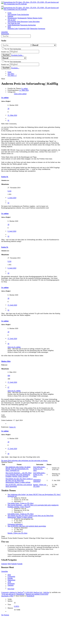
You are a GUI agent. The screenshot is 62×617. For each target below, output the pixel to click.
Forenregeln (11, 576)
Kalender (14, 564)
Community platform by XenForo (21, 592)
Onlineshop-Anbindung (37, 480)
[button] (2, 6)
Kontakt (19, 564)
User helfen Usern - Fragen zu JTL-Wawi (39, 468)
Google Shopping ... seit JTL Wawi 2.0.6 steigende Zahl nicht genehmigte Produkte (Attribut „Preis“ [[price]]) (18, 474)
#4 (8, 273)
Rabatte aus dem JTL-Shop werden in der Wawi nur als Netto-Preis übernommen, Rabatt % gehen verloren (19, 480)
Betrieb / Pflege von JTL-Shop (17, 533)
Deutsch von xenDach (37, 594)
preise (16, 94)
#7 (8, 387)
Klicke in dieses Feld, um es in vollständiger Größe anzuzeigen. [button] (28, 352)
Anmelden (4, 571)
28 (8, 108)
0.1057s (16, 606)
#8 (8, 453)
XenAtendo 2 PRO (7, 596)
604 (9, 375)
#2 (8, 203)
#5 (8, 310)
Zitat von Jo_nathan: (14, 347)
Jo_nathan (24, 88)
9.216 (9, 191)
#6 (8, 343)
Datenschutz (11, 580)
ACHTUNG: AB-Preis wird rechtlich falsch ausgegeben (27, 526)
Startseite (4, 564)
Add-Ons (46, 592)
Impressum (11, 583)
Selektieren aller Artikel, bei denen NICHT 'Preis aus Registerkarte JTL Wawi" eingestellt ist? (18, 468)
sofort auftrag (22, 94)
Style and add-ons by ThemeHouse (13, 594)
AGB (9, 582)
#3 (8, 236)
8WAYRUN (30, 596)
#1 (8, 120)
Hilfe (9, 564)
